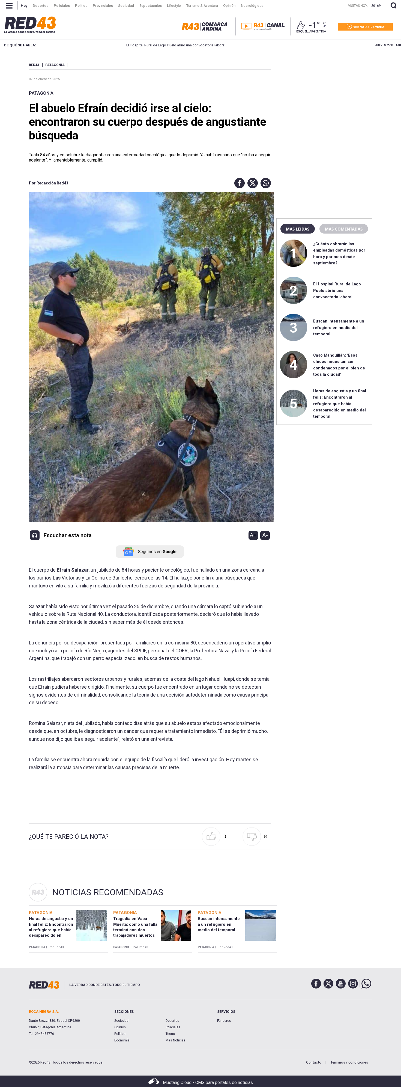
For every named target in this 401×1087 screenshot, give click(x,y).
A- (265, 535)
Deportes (172, 1021)
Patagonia (41, 93)
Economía (122, 1040)
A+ (253, 535)
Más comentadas (344, 229)
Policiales (173, 1027)
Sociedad (121, 1021)
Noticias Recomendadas (107, 892)
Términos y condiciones (349, 1062)
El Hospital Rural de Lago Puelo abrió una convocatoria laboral (142, 45)
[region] (324, 97)
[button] (238, 183)
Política (119, 1034)
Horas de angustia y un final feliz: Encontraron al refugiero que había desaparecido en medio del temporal (339, 404)
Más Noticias (175, 1040)
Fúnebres (224, 1021)
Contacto (313, 1062)
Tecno (170, 1034)
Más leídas (297, 229)
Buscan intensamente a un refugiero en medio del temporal (338, 327)
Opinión (120, 1027)
